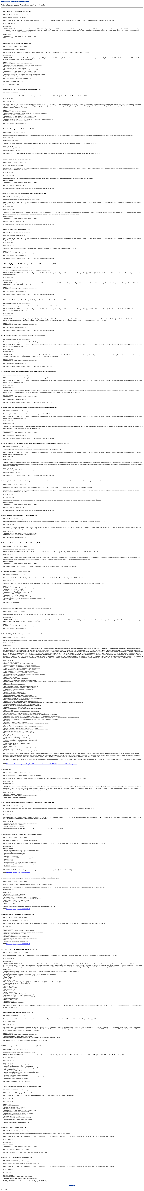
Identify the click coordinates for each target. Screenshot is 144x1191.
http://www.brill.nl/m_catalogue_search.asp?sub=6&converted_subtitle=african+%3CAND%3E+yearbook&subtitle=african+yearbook (41, 764)
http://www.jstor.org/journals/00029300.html (18, 872)
